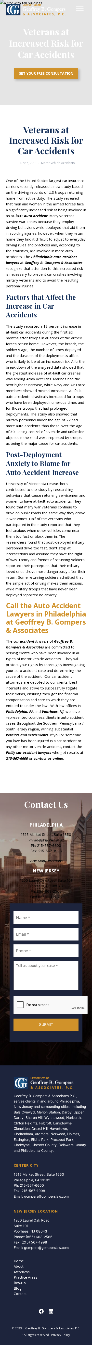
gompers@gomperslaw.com (46, 1196)
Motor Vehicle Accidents (58, 163)
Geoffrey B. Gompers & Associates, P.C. (52, 1328)
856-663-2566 (49, 891)
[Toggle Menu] (80, 8)
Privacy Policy (60, 1335)
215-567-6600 (49, 845)
